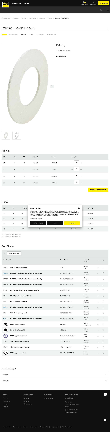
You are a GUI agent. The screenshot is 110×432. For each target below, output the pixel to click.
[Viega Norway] (5, 3)
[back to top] (105, 394)
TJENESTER (48, 395)
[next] (52, 86)
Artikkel (23, 34)
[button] (55, 375)
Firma (5, 395)
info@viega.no (71, 412)
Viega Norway (6, 18)
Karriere (5, 404)
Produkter (16, 18)
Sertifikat (6, 260)
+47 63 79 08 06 (72, 410)
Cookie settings (67, 427)
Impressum (6, 427)
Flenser (50, 18)
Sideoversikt (44, 427)
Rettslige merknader (19, 427)
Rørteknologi (32, 18)
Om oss (5, 398)
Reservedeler (28, 404)
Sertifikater (40, 34)
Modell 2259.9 (13, 34)
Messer (5, 406)
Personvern (33, 427)
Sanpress (42, 18)
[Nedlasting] (98, 260)
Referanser (6, 401)
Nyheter (26, 398)
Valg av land (55, 427)
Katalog (24, 18)
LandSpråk (86, 261)
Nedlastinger (51, 34)
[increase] (81, 163)
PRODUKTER (28, 395)
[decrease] (72, 163)
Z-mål (31, 34)
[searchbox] (53, 10)
